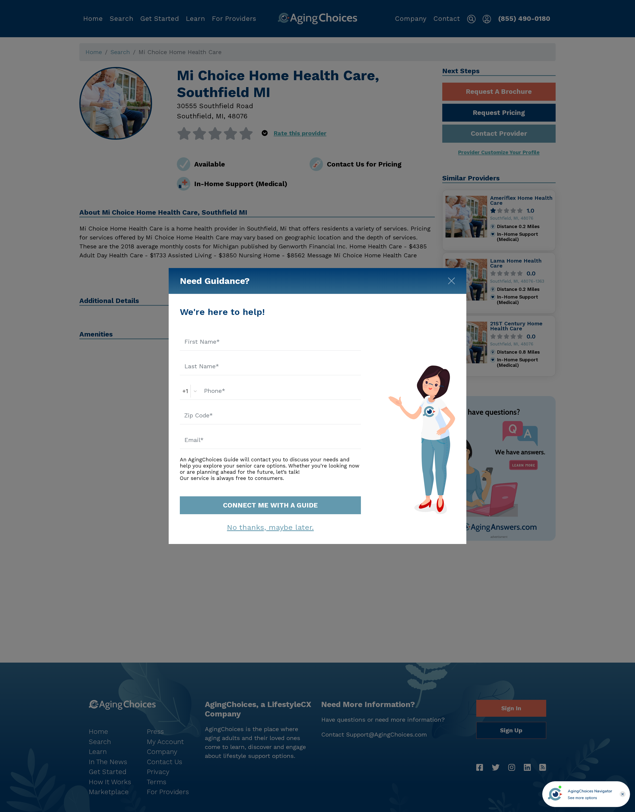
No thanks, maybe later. (270, 527)
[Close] (451, 279)
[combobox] (183, 391)
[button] (623, 794)
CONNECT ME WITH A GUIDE (270, 505)
